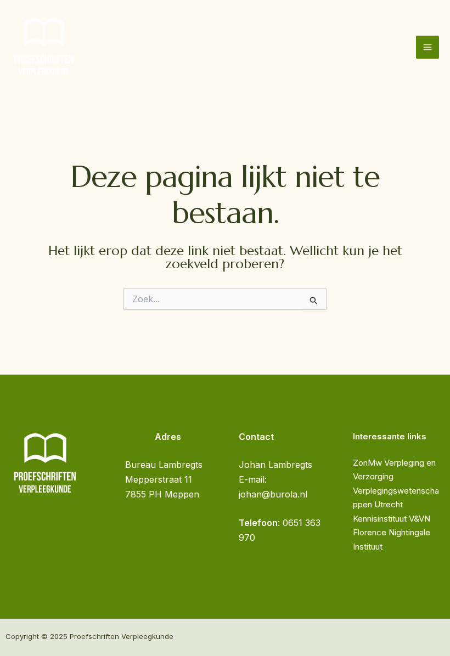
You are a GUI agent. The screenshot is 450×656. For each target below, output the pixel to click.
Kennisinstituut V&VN (391, 518)
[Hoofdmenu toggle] (427, 47)
